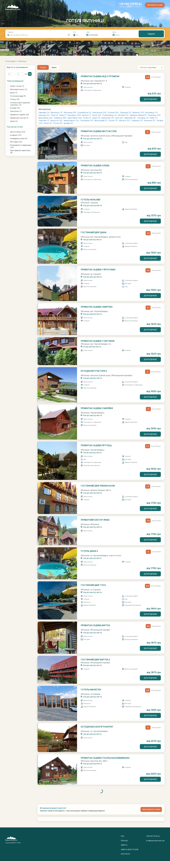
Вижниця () (150, 120)
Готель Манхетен (91, 689)
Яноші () (48, 123)
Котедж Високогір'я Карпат (97, 726)
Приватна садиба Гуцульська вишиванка (105, 757)
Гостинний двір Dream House (98, 485)
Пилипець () (154, 115)
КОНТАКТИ (125, 854)
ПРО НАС (124, 841)
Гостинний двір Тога (93, 585)
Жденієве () (130, 118)
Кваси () (96, 118)
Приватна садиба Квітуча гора (99, 131)
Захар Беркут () (71, 120)
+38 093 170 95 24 (130, 3)
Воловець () (151, 112)
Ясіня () (97, 115)
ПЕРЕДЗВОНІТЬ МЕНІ (151, 809)
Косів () (87, 118)
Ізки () (119, 118)
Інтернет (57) (16, 135)
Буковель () (75, 115)
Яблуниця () (70, 112)
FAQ (122, 836)
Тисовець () (143, 118)
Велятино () (57, 112)
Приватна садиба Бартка (95, 625)
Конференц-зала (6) (18, 138)
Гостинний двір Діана (93, 232)
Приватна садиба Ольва (95, 165)
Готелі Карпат (10, 61)
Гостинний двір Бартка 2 (95, 659)
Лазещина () (87, 120)
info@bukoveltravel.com (155, 841)
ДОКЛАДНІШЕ (150, 99)
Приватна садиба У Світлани (97, 340)
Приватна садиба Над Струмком (100, 76)
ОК (29, 74)
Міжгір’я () (125, 120)
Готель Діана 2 (89, 551)
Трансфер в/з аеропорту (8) (20, 151)
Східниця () (137, 120)
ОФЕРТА (124, 845)
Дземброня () (85, 112)
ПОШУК (151, 34)
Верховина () (46, 118)
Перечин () (44, 120)
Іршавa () (68, 123)
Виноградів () (101, 120)
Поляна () (113, 112)
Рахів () (63, 115)
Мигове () (123, 115)
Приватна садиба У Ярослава (98, 269)
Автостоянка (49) (17, 132)
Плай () (55, 115)
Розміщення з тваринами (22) (20, 146)
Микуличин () (100, 112)
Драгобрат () (75, 118)
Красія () (87, 115)
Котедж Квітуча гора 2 (94, 370)
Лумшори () (126, 112)
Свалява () (44, 112)
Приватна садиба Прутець (96, 445)
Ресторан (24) (16, 142)
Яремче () (138, 112)
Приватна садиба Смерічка (96, 306)
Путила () (58, 123)
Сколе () (113, 120)
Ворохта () (56, 120)
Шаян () (154, 118)
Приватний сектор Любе (95, 519)
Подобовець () (109, 115)
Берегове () (108, 118)
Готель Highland (90, 199)
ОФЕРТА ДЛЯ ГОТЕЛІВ (129, 849)
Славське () (60, 118)
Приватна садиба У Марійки (97, 408)
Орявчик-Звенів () (138, 115)
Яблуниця (22, 61)
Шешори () (44, 115)
